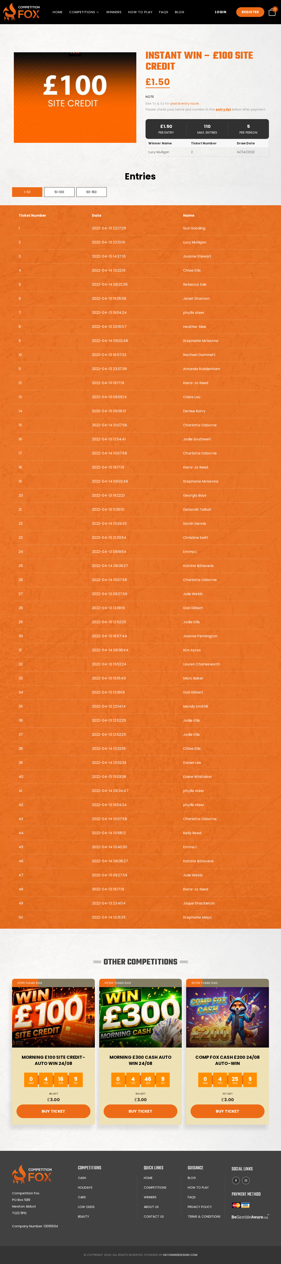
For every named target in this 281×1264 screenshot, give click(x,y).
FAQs (163, 12)
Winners (114, 12)
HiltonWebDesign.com (180, 1255)
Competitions (82, 12)
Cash (82, 1178)
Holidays (85, 1187)
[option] (75, 97)
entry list (223, 109)
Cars (82, 1197)
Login (221, 12)
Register (250, 12)
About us (151, 1207)
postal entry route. (185, 103)
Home (58, 12)
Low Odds (86, 1207)
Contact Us (154, 1216)
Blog (179, 12)
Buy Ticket (53, 1111)
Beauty (83, 1216)
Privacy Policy (200, 1207)
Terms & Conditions (204, 1216)
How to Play (140, 12)
